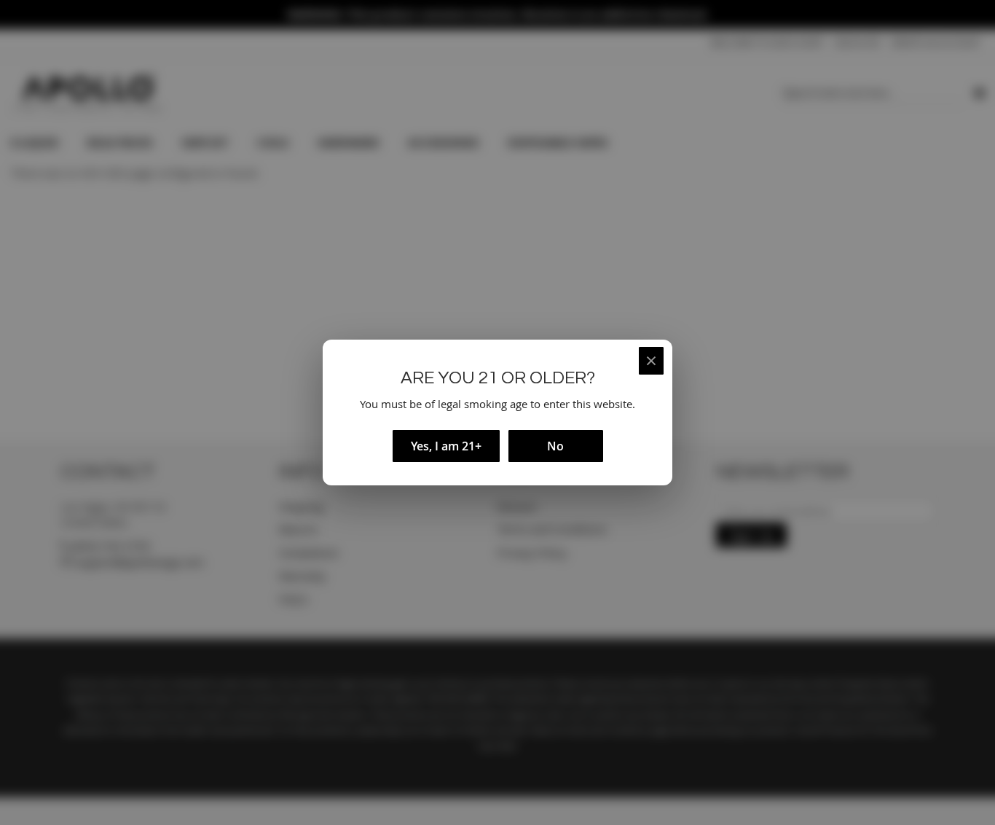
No (555, 446)
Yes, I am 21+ (446, 446)
